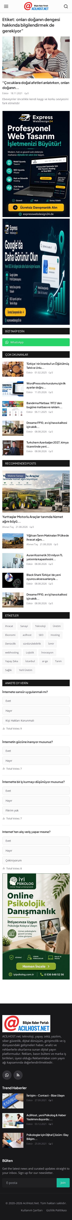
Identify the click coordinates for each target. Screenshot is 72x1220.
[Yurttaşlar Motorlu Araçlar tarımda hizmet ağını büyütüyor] (36, 491)
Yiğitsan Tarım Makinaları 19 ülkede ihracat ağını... (47, 537)
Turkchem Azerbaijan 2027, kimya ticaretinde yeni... (47, 444)
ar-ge (45, 661)
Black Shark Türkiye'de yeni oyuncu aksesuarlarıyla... (43, 576)
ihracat (9, 626)
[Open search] (65, 6)
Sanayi (24, 626)
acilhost (27, 635)
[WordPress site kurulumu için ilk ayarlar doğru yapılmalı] (12, 388)
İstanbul (30, 661)
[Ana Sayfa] (36, 6)
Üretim (57, 626)
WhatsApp (17, 342)
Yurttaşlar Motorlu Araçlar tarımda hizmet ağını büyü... (32, 519)
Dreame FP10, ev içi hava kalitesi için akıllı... (46, 424)
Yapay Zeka (11, 661)
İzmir (51, 643)
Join (63, 1182)
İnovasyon (47, 652)
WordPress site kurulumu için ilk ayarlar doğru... (46, 385)
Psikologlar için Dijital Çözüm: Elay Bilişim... (47, 1136)
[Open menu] (6, 6)
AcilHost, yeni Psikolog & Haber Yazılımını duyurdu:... (46, 1117)
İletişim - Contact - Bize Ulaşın (45, 1095)
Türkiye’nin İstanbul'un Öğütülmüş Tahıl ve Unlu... (47, 365)
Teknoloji (40, 626)
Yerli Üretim (25, 670)
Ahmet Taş (8, 527)
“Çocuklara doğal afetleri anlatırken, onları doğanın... (35, 85)
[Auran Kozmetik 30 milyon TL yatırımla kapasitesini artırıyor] (12, 560)
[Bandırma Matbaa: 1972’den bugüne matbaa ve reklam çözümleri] (12, 408)
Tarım (58, 661)
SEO (41, 635)
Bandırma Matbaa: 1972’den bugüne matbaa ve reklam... (44, 405)
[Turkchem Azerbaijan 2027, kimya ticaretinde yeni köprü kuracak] (12, 447)
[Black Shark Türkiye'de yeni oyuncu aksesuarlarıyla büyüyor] (12, 580)
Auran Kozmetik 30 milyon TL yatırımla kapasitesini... (44, 557)
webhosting (12, 652)
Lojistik (30, 652)
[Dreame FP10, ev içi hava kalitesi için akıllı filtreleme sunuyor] (12, 428)
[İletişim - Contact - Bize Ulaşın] (12, 1100)
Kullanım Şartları (32, 1210)
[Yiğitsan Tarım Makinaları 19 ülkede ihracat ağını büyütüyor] (12, 540)
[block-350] (36, 164)
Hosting (55, 635)
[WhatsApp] (7, 1075)
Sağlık (8, 670)
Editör (5, 93)
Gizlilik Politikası (56, 1210)
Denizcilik (10, 643)
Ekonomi (10, 635)
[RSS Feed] (18, 1075)
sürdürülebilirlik (32, 643)
